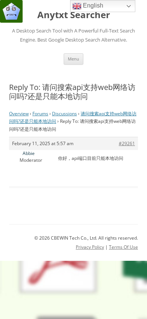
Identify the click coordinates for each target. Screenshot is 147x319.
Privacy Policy (90, 247)
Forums (40, 113)
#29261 (127, 143)
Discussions (64, 113)
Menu (73, 59)
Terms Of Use (123, 247)
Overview (19, 113)
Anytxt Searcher (73, 15)
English (92, 5)
